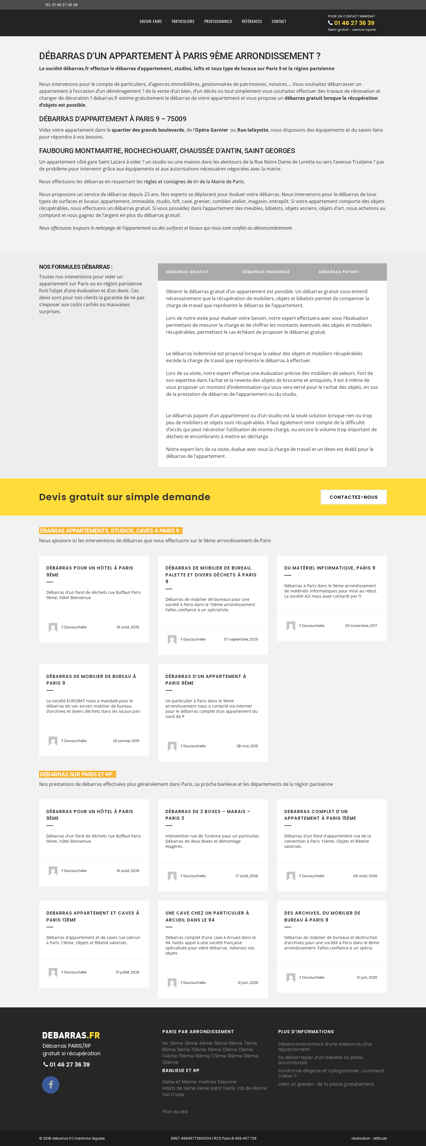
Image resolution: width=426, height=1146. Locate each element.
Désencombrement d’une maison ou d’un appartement (325, 1047)
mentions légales (89, 1138)
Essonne (227, 1082)
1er (165, 1043)
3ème (191, 1043)
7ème (250, 1043)
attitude (380, 1138)
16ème (202, 1056)
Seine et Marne (179, 1082)
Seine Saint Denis (216, 1088)
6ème (235, 1043)
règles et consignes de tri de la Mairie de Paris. (194, 181)
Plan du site (175, 1111)
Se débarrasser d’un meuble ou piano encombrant (320, 1060)
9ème (183, 1049)
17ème (218, 1056)
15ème (186, 1056)
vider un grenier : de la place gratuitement (326, 1084)
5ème (220, 1043)
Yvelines (207, 1082)
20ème (170, 1062)
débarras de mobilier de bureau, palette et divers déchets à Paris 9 (211, 575)
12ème (230, 1049)
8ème (169, 1049)
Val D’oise (173, 1094)
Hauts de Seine (179, 1088)
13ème (246, 1049)
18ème (234, 1056)
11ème (214, 1049)
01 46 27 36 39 (354, 23)
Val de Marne (252, 1088)
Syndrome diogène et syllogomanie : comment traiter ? (331, 1073)
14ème (169, 1056)
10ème (199, 1049)
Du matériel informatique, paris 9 (330, 568)
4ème (206, 1043)
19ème (251, 1056)
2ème (176, 1043)
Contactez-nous (353, 497)
